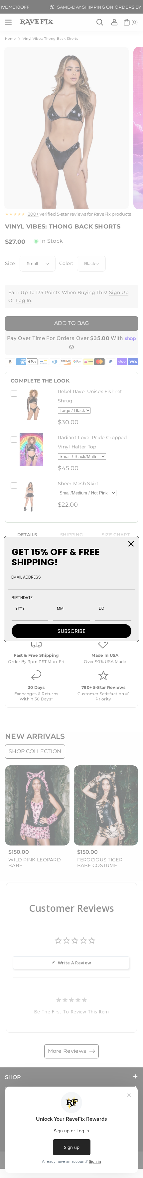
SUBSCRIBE (71, 631)
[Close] (131, 544)
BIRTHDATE (22, 597)
